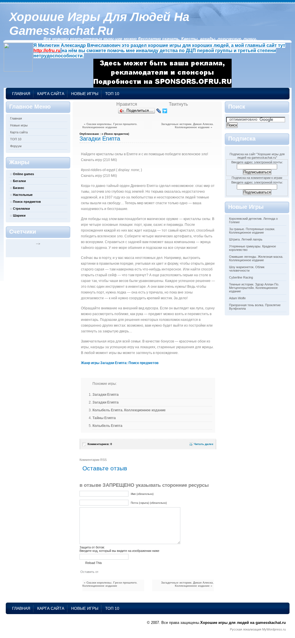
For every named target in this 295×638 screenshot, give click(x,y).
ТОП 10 (112, 93)
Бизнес (18, 188)
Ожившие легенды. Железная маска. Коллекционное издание (256, 258)
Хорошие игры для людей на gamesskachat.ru (99, 23)
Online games (23, 174)
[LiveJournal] (159, 111)
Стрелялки (21, 208)
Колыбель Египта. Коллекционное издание (129, 410)
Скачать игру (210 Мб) (99, 160)
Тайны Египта (104, 418)
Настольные (23, 194)
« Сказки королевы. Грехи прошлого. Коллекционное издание (109, 125)
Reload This (93, 563)
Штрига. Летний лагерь (245, 239)
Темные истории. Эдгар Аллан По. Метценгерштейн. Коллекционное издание (254, 288)
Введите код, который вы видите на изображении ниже (119, 550)
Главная (21, 93)
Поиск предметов (27, 201)
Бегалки (19, 181)
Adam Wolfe (237, 298)
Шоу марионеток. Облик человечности (246, 268)
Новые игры (84, 93)
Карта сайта (50, 93)
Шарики (19, 215)
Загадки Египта (100, 138)
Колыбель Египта (107, 426)
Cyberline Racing (241, 277)
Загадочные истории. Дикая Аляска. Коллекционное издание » (187, 125)
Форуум (16, 146)
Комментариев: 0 (100, 444)
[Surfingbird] (165, 111)
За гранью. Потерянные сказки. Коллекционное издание (252, 230)
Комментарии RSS (93, 459)
